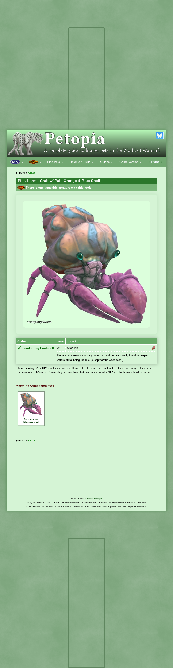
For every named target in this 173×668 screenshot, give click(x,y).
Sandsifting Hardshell (38, 348)
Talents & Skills (82, 162)
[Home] (86, 143)
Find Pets (55, 162)
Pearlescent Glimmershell (31, 421)
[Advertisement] (86, 92)
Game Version (130, 162)
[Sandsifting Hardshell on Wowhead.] (153, 348)
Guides (106, 162)
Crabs (32, 172)
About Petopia (94, 498)
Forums (156, 161)
